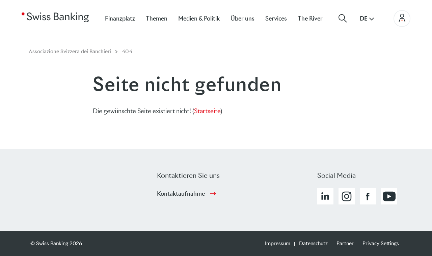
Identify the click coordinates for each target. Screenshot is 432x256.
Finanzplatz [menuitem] (120, 18)
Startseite (207, 111)
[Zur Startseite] (55, 16)
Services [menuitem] (276, 18)
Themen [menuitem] (156, 18)
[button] (325, 196)
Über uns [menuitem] (242, 18)
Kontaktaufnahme (181, 193)
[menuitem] (315, 18)
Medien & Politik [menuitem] (199, 18)
